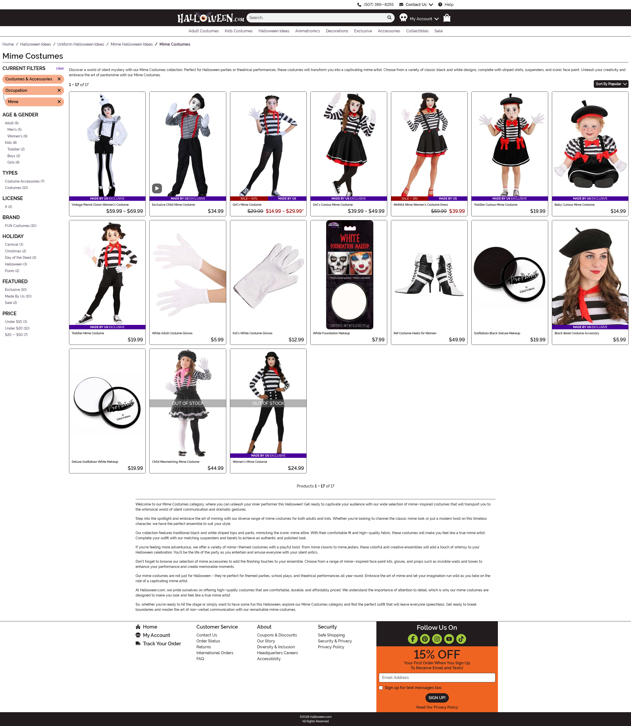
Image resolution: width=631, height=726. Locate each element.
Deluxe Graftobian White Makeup (95, 462)
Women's (14, 136)
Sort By (608, 84)
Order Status (208, 641)
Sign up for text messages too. (413, 687)
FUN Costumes (17, 225)
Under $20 (14, 328)
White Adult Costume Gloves (172, 333)
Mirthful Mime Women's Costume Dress (421, 204)
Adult (9, 123)
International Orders (214, 653)
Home (150, 627)
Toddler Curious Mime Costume (495, 204)
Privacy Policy (331, 647)
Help (449, 4)
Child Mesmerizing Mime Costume (175, 462)
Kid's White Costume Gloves (252, 333)
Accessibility (269, 658)
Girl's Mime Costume (247, 204)
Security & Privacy (335, 641)
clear (60, 68)
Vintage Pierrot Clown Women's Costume (100, 204)
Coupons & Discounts (277, 635)
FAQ (200, 658)
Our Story (266, 641)
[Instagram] (437, 639)
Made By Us (15, 296)
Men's (12, 130)
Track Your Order (162, 644)
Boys (11, 156)
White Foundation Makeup (331, 333)
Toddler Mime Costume (88, 333)
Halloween (13, 264)
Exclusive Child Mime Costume (173, 204)
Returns (203, 647)
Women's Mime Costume (250, 462)
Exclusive (12, 290)
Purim (9, 271)
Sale (8, 303)
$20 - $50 (14, 335)
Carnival (11, 244)
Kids (8, 143)
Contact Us (416, 4)
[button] (419, 17)
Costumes (13, 188)
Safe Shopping (331, 635)
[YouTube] (449, 639)
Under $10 (13, 322)
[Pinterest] (425, 639)
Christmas (13, 251)
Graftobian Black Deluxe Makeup (497, 333)
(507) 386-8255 (379, 4)
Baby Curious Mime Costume (575, 204)
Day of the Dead (18, 258)
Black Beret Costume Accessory (577, 333)
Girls (11, 162)
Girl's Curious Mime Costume (333, 204)
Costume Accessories (22, 181)
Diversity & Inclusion (276, 647)
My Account (156, 635)
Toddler (13, 149)
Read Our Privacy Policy (437, 707)
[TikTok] (461, 639)
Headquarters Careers (277, 653)
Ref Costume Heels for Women (415, 333)
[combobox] (315, 17)
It (6, 207)
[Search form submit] (389, 17)
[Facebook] (413, 639)
